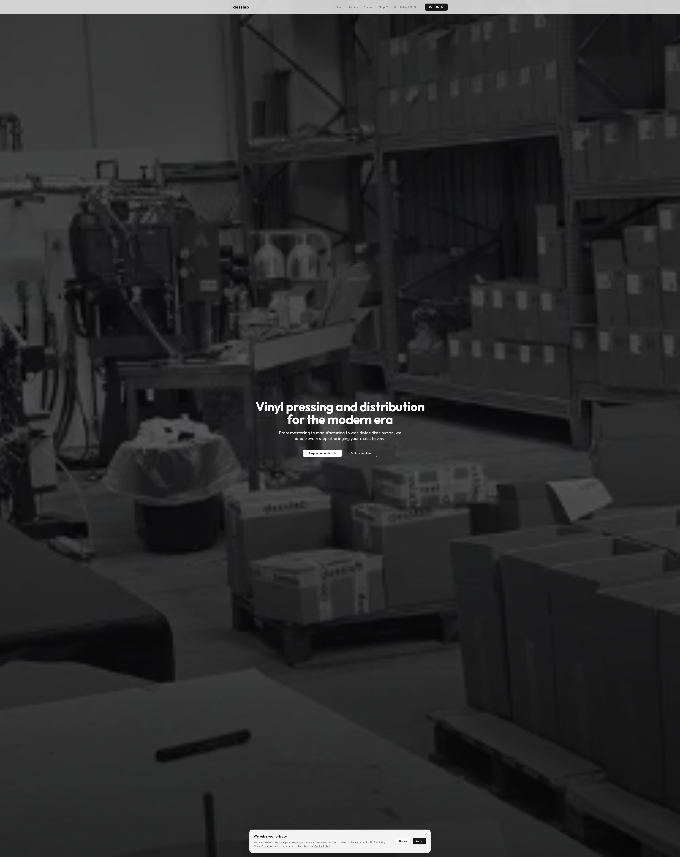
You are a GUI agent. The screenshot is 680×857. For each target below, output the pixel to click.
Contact (368, 7)
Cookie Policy (322, 846)
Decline (403, 841)
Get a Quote (436, 7)
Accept (419, 841)
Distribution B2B (403, 7)
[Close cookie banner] (426, 834)
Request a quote (319, 453)
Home (339, 7)
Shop (382, 7)
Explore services (360, 453)
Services (353, 7)
